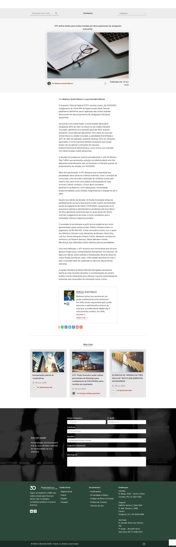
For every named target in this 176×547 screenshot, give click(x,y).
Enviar (140, 471)
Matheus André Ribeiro (64, 83)
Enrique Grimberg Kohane (90, 393)
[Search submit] (57, 13)
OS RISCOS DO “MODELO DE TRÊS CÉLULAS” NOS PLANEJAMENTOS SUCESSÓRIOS (127, 378)
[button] (62, 327)
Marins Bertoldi (46, 387)
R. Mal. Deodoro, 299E (129, 508)
